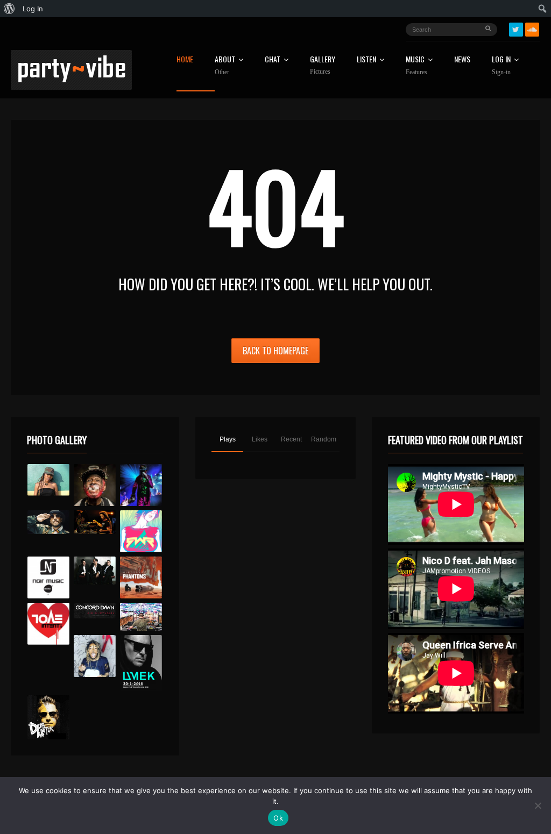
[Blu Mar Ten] (95, 570)
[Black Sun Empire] (141, 577)
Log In (501, 65)
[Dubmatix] (48, 717)
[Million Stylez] (48, 522)
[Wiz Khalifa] (95, 656)
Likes (259, 439)
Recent (291, 439)
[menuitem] (9, 8)
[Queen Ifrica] (48, 480)
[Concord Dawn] (95, 610)
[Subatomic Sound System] (141, 485)
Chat (272, 60)
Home (184, 60)
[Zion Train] (95, 522)
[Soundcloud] (532, 30)
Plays (228, 439)
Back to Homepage (275, 350)
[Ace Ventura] (141, 617)
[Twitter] (516, 30)
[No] (537, 805)
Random (323, 439)
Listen (366, 60)
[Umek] (141, 663)
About (225, 65)
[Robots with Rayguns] (141, 531)
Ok (278, 818)
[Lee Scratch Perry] (95, 485)
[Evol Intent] (48, 624)
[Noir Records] (48, 577)
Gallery (322, 65)
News (462, 60)
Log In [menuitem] (33, 8)
